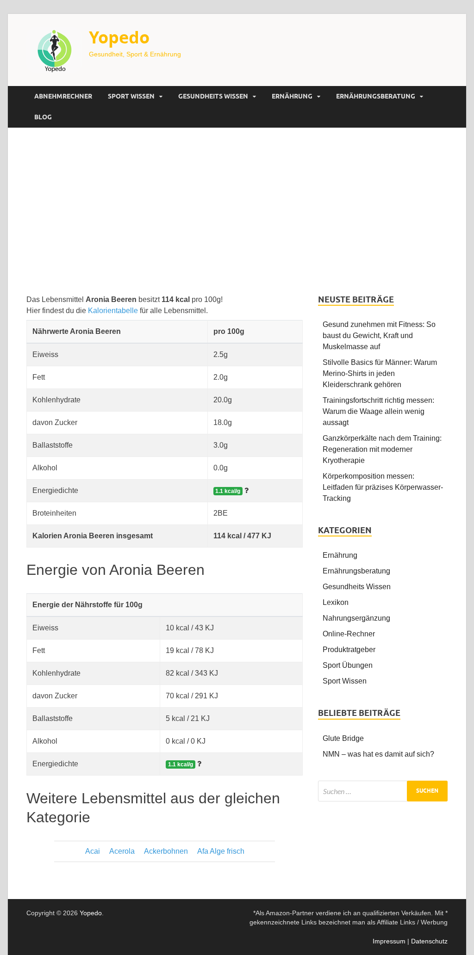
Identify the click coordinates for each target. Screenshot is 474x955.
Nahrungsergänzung (356, 618)
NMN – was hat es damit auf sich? (378, 754)
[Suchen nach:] (383, 791)
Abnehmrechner (63, 96)
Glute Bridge (343, 738)
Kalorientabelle (113, 310)
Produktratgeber (349, 649)
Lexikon (336, 602)
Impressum (389, 941)
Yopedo (119, 37)
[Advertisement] (237, 211)
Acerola (122, 851)
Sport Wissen (131, 96)
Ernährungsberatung (375, 96)
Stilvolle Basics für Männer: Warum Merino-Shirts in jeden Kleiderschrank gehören (380, 373)
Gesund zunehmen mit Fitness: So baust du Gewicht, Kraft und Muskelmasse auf (379, 335)
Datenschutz (429, 941)
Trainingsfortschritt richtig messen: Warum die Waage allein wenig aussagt (378, 411)
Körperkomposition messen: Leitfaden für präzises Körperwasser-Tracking (383, 487)
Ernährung (292, 96)
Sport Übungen (348, 665)
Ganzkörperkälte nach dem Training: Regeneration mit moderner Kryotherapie (382, 449)
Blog (43, 117)
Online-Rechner (349, 634)
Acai (92, 851)
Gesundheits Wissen (213, 96)
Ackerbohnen (166, 851)
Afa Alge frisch (220, 851)
